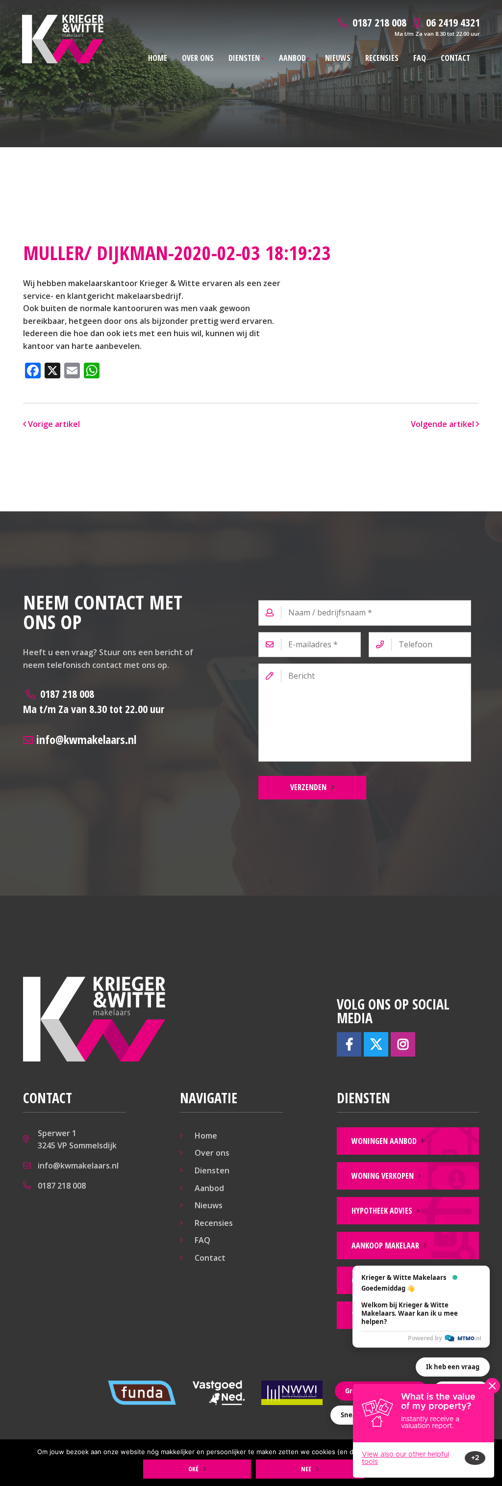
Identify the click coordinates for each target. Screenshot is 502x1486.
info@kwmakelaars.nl (84, 739)
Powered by (425, 1338)
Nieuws (338, 58)
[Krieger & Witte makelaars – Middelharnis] (62, 39)
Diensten (244, 58)
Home (157, 58)
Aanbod (292, 58)
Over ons (198, 58)
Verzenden (308, 787)
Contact (455, 58)
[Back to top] (481, 20)
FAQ (419, 58)
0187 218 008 (93, 701)
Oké (193, 1468)
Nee (306, 1468)
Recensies (382, 58)
